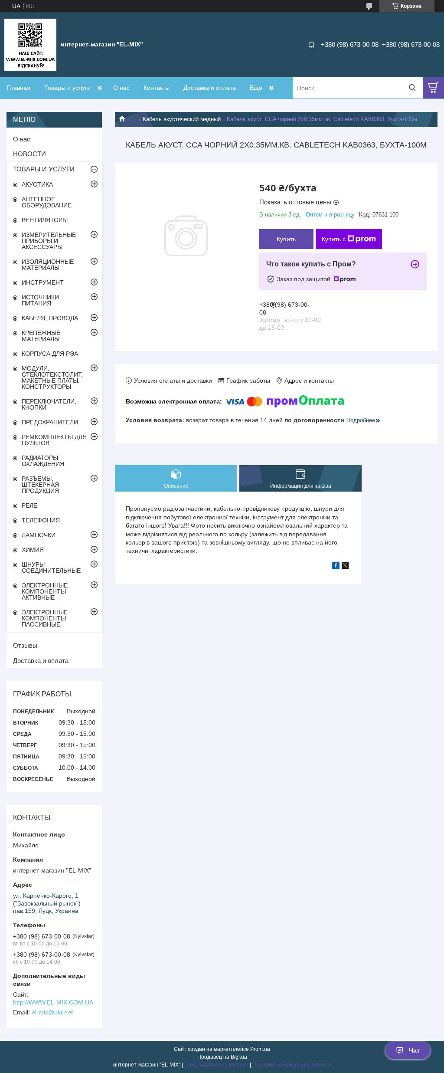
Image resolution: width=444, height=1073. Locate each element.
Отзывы (25, 645)
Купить (286, 239)
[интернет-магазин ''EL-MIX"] (30, 44)
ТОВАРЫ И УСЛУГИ (44, 169)
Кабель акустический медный (182, 119)
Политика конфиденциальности (291, 1065)
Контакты (157, 87)
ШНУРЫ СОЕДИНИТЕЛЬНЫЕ (51, 567)
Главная (18, 87)
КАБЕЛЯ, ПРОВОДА (50, 318)
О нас (121, 87)
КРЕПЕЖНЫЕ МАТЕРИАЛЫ (41, 335)
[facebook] (336, 566)
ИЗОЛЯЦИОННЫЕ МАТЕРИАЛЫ (48, 264)
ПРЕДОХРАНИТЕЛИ (50, 422)
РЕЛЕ (29, 505)
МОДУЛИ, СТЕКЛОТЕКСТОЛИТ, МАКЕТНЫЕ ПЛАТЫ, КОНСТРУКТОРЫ (52, 377)
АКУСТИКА (37, 184)
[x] (345, 566)
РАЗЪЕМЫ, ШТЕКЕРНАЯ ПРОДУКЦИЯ (40, 484)
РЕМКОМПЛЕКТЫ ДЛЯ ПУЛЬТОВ (54, 439)
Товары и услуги (67, 87)
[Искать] (412, 87)
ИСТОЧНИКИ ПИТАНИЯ (40, 300)
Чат (414, 1050)
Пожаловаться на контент (216, 1065)
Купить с (334, 239)
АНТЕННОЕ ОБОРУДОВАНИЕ (47, 202)
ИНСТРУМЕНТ (43, 282)
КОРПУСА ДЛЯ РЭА (50, 353)
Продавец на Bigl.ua (222, 1057)
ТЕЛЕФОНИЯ (41, 520)
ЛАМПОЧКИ (39, 535)
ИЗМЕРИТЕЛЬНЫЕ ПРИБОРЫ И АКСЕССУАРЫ (49, 240)
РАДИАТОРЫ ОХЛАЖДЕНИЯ (43, 460)
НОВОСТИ (29, 154)
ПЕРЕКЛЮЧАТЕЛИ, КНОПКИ (49, 404)
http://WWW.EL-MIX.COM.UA (53, 1002)
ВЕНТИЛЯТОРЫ (45, 220)
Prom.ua (260, 1049)
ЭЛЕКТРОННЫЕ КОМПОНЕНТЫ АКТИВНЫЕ (45, 591)
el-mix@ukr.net (52, 1012)
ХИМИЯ (33, 549)
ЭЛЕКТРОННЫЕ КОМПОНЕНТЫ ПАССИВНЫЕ (45, 618)
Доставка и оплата (209, 87)
